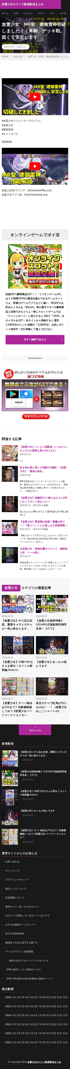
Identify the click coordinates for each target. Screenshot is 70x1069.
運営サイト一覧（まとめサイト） (22, 907)
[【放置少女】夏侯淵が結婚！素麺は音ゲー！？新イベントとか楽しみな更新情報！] (10, 528)
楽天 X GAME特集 (14, 934)
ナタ (52, 13)
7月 (40, 997)
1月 (14, 997)
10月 (53, 1006)
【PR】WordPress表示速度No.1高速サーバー (29, 979)
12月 (65, 1006)
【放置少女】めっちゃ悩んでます (51, 664)
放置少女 (21, 47)
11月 (59, 1006)
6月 (36, 997)
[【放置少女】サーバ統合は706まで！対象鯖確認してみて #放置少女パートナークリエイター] (10, 837)
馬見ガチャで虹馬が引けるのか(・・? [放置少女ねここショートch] (51, 707)
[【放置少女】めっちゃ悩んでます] (10, 817)
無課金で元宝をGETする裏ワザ (21, 943)
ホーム (5, 13)
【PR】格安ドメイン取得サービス (23, 970)
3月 (23, 997)
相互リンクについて (15, 889)
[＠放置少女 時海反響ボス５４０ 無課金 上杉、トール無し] (10, 555)
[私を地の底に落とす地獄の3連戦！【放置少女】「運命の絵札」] (10, 474)
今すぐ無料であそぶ (35, 339)
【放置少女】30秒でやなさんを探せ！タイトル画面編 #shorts (17, 666)
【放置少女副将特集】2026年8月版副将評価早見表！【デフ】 (51, 624)
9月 (48, 1006)
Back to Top (35, 730)
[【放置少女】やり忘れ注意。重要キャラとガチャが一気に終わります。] (10, 758)
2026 (8, 997)
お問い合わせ (12, 862)
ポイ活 (63, 13)
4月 (27, 997)
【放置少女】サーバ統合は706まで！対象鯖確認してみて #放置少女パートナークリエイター (17, 709)
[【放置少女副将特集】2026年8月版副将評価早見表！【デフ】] (10, 778)
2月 (18, 997)
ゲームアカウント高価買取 (19, 952)
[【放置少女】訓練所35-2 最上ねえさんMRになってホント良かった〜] (10, 504)
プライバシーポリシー (17, 880)
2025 (8, 1006)
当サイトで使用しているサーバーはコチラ (27, 916)
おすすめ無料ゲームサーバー (20, 925)
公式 (16, 13)
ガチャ (41, 13)
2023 (8, 1024)
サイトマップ (12, 871)
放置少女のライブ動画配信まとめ (44, 1062)
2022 (8, 1033)
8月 (44, 997)
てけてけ (28, 13)
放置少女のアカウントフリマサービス (29, 961)
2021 (8, 1042)
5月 (31, 997)
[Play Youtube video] (35, 96)
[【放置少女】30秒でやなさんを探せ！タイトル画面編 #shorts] (10, 798)
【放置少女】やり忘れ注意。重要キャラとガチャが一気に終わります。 (17, 624)
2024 (8, 1015)
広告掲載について (14, 898)
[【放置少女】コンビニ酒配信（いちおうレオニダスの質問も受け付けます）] (10, 453)
